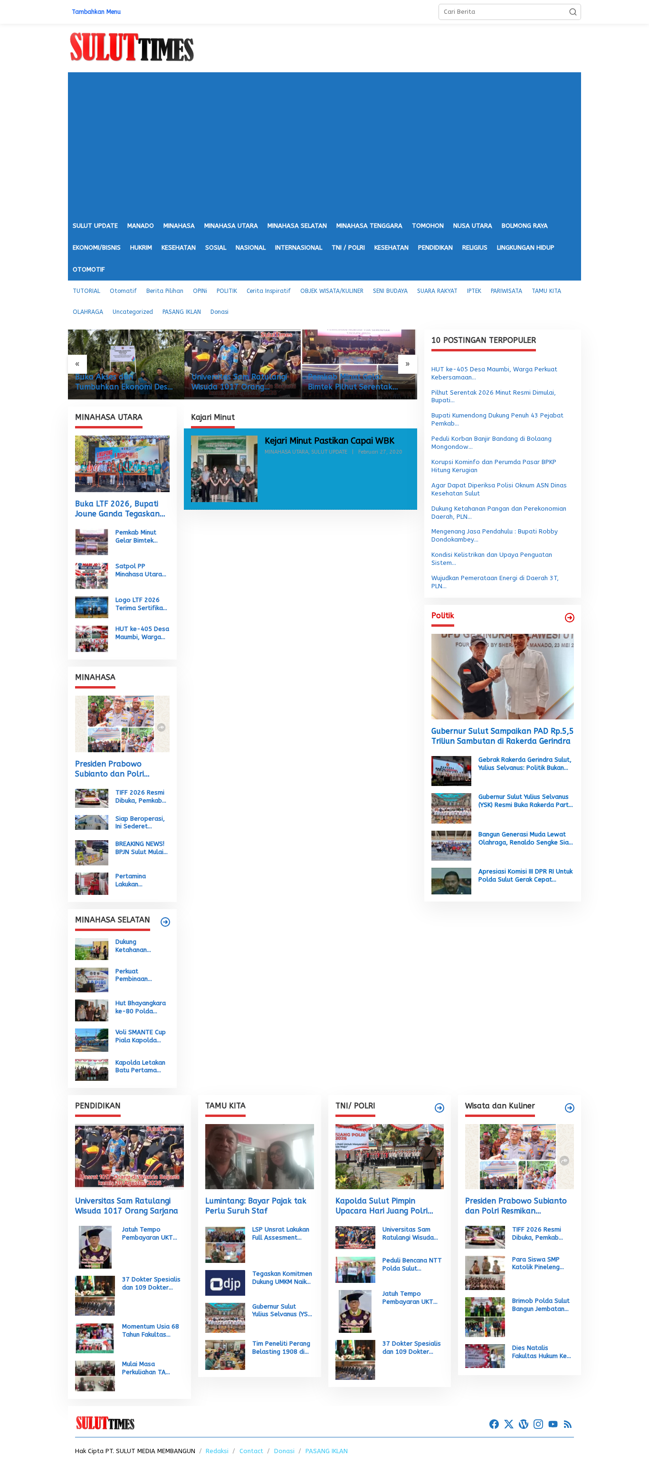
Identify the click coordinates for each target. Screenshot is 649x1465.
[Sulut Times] (131, 47)
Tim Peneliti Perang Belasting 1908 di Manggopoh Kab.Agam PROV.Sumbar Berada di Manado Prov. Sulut (281, 1348)
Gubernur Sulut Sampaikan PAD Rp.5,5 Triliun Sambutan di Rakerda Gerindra (502, 736)
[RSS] (568, 1424)
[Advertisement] (324, 143)
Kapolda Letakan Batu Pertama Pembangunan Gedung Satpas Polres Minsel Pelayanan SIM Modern (140, 1066)
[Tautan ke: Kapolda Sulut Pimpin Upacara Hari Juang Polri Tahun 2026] (389, 1156)
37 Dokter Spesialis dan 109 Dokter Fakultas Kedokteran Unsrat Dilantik (152, 1284)
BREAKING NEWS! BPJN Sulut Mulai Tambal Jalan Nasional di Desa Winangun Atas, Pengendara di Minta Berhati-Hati (140, 848)
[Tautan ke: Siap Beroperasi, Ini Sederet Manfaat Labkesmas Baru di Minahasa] (91, 821)
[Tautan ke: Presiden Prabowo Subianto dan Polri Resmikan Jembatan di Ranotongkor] (122, 724)
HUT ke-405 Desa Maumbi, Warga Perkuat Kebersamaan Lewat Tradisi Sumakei (142, 633)
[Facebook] (494, 1424)
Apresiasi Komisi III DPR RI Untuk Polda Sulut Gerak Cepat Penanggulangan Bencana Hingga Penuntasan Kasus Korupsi (525, 876)
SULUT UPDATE (329, 452)
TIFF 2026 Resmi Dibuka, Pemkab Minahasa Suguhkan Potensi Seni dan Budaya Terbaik (141, 797)
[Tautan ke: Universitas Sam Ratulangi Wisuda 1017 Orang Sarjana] (126, 364)
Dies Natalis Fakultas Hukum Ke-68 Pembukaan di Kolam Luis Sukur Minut (541, 1352)
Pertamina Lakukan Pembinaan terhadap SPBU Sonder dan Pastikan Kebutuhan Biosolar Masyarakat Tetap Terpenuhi (139, 881)
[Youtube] (553, 1424)
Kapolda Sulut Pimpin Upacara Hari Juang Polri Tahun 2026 (381, 1206)
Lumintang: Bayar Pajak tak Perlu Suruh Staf (255, 1205)
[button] (573, 12)
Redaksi (217, 1451)
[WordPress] (523, 1424)
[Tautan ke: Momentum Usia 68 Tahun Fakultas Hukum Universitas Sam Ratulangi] (95, 1337)
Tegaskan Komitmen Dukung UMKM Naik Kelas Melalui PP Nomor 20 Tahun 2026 (282, 1278)
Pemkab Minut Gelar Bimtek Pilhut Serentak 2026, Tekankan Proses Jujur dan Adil (234, 382)
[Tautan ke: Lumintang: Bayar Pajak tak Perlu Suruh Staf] (259, 1156)
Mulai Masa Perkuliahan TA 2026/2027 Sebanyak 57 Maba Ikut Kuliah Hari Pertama (150, 1368)
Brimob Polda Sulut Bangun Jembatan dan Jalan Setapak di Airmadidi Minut (541, 1305)
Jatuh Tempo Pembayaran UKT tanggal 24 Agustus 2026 (151, 1234)
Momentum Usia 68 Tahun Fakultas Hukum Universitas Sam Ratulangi (150, 1331)
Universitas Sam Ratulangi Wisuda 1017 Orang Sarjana (123, 382)
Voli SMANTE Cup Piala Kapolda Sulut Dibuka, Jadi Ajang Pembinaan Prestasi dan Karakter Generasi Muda (142, 1036)
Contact (251, 1451)
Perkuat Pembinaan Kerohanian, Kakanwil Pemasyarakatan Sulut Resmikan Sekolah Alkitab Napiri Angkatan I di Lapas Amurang (141, 975)
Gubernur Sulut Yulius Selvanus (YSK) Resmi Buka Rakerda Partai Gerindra (526, 801)
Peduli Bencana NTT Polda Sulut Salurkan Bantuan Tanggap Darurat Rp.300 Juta (412, 1265)
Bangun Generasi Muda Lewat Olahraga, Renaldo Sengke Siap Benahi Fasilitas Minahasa (525, 839)
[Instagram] (538, 1424)
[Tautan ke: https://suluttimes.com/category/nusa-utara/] (569, 617)
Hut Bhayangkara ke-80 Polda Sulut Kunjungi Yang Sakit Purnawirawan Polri (140, 1007)
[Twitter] (509, 1424)
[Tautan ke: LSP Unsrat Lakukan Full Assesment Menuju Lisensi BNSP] (225, 1244)
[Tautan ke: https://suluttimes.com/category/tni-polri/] (439, 1108)
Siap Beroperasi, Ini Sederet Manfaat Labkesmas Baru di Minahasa (140, 823)
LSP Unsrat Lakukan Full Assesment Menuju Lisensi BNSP (281, 1234)
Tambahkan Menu (96, 12)
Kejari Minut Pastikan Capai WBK (329, 441)
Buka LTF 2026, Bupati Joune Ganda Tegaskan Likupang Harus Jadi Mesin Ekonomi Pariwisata (122, 509)
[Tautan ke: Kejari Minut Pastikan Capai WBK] (224, 468)
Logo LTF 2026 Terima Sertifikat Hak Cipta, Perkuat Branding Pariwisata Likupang (140, 604)
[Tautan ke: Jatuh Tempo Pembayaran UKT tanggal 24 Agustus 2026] (95, 1246)
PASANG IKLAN (326, 1451)
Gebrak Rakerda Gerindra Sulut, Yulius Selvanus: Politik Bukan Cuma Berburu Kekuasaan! (525, 764)
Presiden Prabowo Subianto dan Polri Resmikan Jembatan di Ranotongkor (115, 769)
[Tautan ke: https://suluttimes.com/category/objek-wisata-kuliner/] (569, 1108)
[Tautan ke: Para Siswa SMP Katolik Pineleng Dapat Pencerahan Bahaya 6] (485, 1272)
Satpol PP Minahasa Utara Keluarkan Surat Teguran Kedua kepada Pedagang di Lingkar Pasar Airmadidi (358, 382)
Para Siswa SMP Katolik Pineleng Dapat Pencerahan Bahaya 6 (539, 1264)
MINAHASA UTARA (286, 452)
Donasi (284, 1451)
